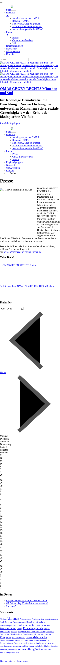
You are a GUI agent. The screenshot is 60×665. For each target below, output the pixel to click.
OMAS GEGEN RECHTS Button (19, 265)
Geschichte (4, 634)
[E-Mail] (7, 656)
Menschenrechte (7, 640)
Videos (15, 159)
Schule (38, 646)
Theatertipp (5, 649)
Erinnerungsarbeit (33, 628)
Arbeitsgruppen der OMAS (25, 137)
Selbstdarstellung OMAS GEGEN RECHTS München (27, 286)
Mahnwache (39, 637)
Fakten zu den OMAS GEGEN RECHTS (26, 600)
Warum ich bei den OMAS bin (27, 145)
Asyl (2, 622)
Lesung (29, 637)
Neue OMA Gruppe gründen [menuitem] (26, 23)
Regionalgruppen (14, 162)
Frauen (41, 631)
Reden (31, 646)
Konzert (48, 634)
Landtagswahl (19, 637)
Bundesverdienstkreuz (36, 622)
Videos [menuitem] (15, 43)
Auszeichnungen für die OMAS (27, 148)
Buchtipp (8, 622)
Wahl (37, 649)
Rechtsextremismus (45, 643)
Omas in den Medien (22, 156)
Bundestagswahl (20, 622)
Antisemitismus (39, 619)
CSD (19, 625)
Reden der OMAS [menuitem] (21, 21)
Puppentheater (20, 643)
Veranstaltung (26, 649)
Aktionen (12, 618)
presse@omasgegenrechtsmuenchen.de (22, 252)
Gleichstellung (16, 634)
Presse (9, 151)
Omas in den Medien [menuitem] (22, 40)
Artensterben (52, 619)
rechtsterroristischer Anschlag (14, 646)
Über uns (10, 134)
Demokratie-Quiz (43, 625)
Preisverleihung (6, 643)
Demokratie (28, 625)
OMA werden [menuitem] (13, 51)
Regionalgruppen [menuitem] (14, 46)
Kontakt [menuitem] (10, 54)
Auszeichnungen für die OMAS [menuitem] (27, 29)
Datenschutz (6, 661)
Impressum (22, 661)
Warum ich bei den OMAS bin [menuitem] (27, 26)
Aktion (3, 619)
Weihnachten (45, 649)
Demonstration (8, 628)
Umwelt (13, 649)
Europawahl (5, 631)
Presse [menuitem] (9, 33)
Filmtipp (34, 631)
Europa (47, 628)
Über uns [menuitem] (10, 14)
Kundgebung (6, 637)
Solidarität (45, 646)
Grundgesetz (28, 634)
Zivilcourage (5, 652)
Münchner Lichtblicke (23, 640)
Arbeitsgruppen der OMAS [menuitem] (25, 18)
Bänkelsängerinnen (8, 625)
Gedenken (50, 631)
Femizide (26, 631)
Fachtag (14, 631)
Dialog (19, 628)
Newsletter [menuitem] (11, 48)
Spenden (54, 646)
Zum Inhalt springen (10, 123)
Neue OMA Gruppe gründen (26, 142)
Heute (3, 372)
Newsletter (11, 165)
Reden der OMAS (21, 140)
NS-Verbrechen (40, 640)
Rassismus (30, 643)
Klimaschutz (39, 634)
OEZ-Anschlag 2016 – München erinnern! (27, 603)
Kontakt (10, 170)
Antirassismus (25, 619)
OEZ (49, 640)
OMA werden (13, 167)
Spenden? (11, 606)
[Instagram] (2, 656)
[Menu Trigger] (1, 2)
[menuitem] (11, 9)
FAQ (20, 631)
